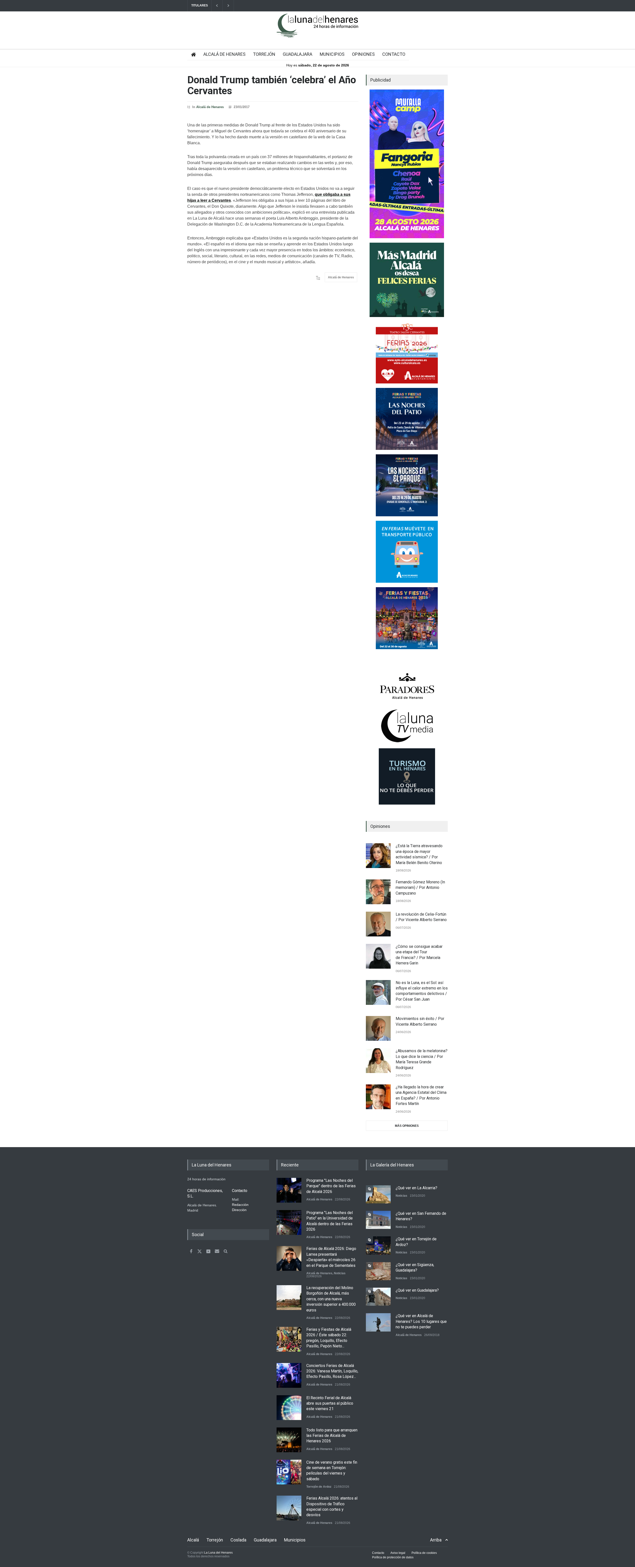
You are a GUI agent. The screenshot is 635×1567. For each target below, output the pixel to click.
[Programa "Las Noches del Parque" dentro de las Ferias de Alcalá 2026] (289, 1190)
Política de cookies (424, 1553)
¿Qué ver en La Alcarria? (416, 1188)
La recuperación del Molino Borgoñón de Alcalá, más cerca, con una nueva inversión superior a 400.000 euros (331, 1298)
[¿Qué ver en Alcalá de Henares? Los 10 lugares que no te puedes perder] (378, 1322)
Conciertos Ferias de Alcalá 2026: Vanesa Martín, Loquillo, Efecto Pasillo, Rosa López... (332, 1371)
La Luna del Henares (218, 1552)
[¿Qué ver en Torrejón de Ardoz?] (378, 1245)
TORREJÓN (264, 54)
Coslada (238, 1539)
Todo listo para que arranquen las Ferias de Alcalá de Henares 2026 (331, 1436)
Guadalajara (265, 1539)
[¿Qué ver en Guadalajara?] (378, 1297)
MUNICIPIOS (332, 54)
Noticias (340, 1273)
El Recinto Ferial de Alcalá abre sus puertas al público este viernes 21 (329, 1403)
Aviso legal (397, 1553)
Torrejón (214, 1539)
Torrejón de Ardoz (318, 1486)
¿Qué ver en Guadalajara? (417, 1290)
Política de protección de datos (392, 1557)
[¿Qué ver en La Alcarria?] (378, 1194)
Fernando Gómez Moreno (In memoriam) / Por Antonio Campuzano (420, 888)
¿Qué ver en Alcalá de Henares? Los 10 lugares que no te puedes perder (421, 1321)
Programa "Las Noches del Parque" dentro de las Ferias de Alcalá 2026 (331, 1186)
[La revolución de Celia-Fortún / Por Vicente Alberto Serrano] (378, 924)
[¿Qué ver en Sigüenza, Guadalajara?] (378, 1271)
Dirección (239, 1210)
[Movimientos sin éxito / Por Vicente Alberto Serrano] (378, 1028)
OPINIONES (363, 54)
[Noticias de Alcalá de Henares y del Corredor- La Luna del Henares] (317, 30)
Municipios (295, 1539)
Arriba (436, 1539)
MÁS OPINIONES (407, 1126)
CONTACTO (393, 54)
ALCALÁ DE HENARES (224, 54)
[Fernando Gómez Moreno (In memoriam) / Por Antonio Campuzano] (378, 891)
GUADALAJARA (297, 54)
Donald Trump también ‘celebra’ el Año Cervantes (271, 85)
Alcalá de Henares (210, 107)
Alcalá (193, 1539)
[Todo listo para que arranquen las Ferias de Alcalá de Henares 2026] (289, 1439)
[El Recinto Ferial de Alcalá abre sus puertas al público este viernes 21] (289, 1407)
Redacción (240, 1205)
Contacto (378, 1553)
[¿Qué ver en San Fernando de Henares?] (378, 1220)
